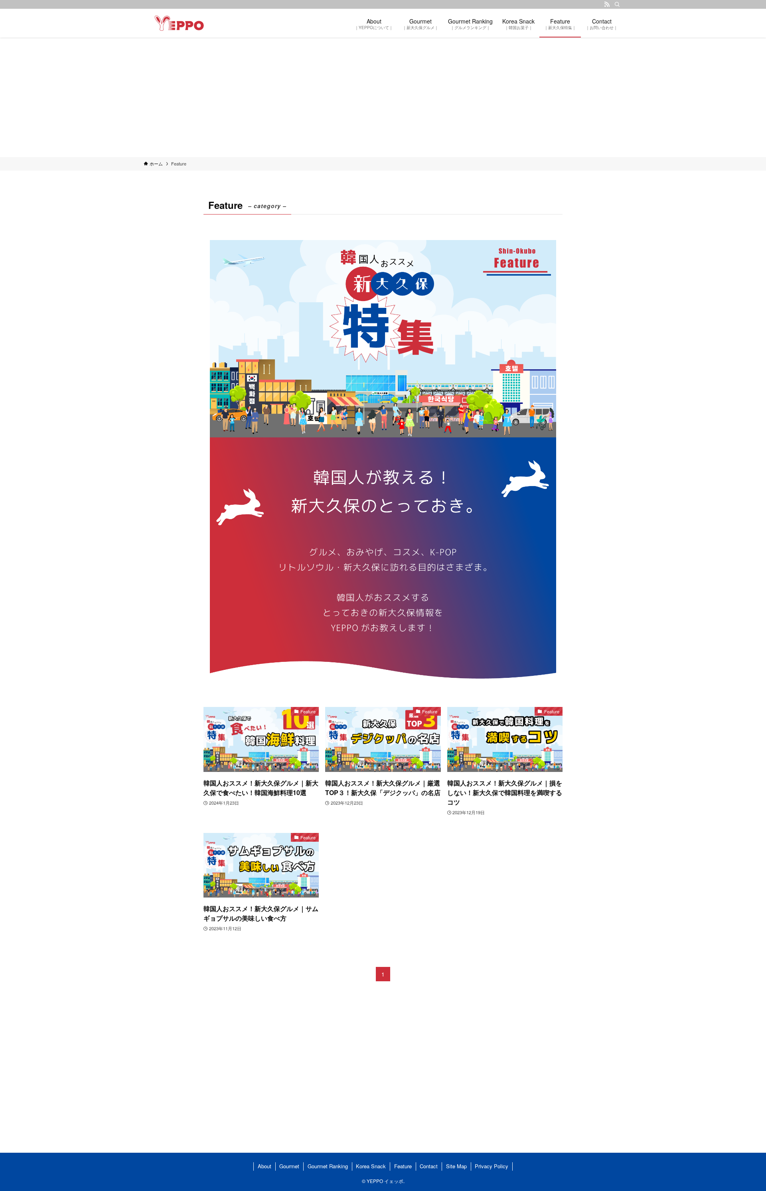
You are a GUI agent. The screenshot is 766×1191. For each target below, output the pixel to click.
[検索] (617, 4)
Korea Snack (371, 1166)
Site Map (456, 1166)
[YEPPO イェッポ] (179, 23)
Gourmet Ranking (328, 1166)
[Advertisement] (383, 97)
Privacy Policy (491, 1166)
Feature (403, 1166)
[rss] (607, 4)
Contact (429, 1166)
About (264, 1166)
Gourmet (289, 1166)
